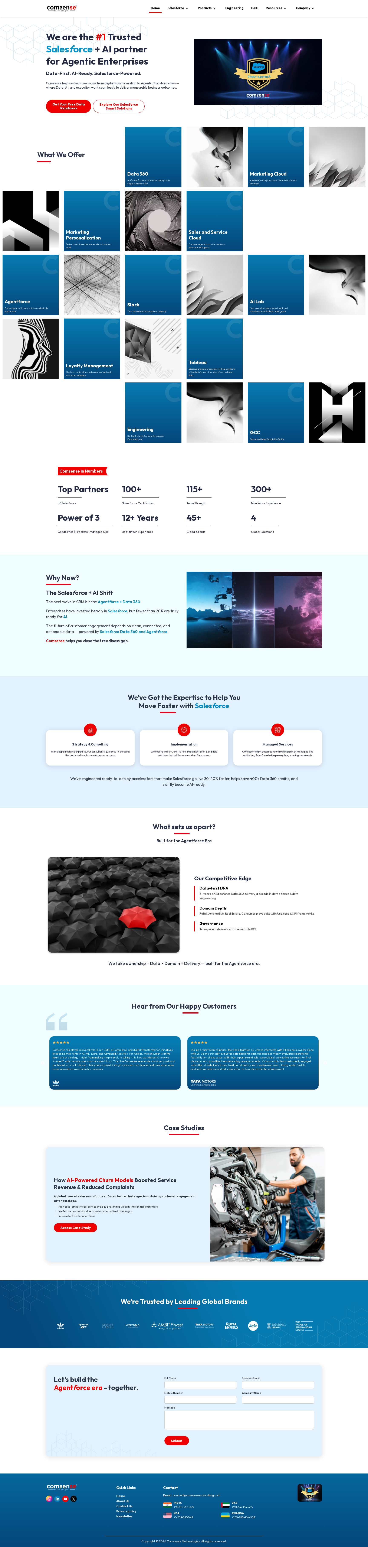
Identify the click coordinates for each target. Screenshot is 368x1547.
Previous (43, 1063)
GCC (254, 8)
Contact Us (124, 1506)
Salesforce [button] (176, 8)
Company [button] (303, 8)
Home (155, 8)
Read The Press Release (130, 99)
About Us (122, 1501)
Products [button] (205, 8)
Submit (177, 1441)
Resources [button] (274, 8)
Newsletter (124, 1516)
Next (325, 1063)
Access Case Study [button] (75, 1227)
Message (169, 1407)
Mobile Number (173, 1392)
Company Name (251, 1392)
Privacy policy (126, 1511)
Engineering (234, 8)
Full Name (170, 1378)
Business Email (251, 1378)
